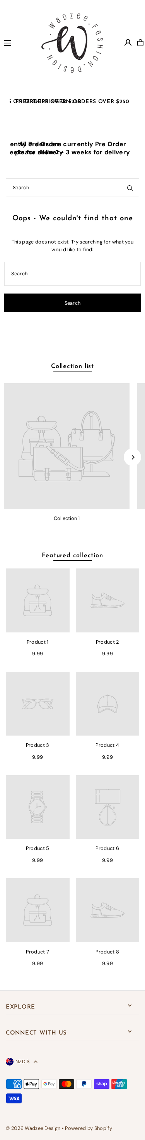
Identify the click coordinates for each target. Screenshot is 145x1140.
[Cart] (140, 42)
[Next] (132, 457)
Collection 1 (67, 518)
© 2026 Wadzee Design (33, 1128)
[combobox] (72, 187)
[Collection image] (67, 446)
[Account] (128, 42)
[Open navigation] (15, 42)
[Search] (130, 187)
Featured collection (72, 556)
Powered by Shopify (88, 1128)
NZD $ (22, 1061)
